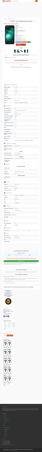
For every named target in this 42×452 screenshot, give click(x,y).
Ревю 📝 (29, 42)
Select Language (5, 449)
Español (15, 449)
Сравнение (6, 429)
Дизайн (7, 62)
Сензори (35, 62)
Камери (19, 62)
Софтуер (16, 62)
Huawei (5, 324)
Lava (18, 26)
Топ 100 (5, 433)
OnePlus (5, 326)
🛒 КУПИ (19, 44)
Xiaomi (13, 322)
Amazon (26, 102)
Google (13, 324)
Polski (32, 449)
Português (29, 449)
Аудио (32, 62)
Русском (22, 449)
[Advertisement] (21, 10)
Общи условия (6, 420)
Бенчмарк (21, 64)
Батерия (29, 62)
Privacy (5, 422)
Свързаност (26, 62)
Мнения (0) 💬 (24, 42)
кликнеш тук (28, 67)
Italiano (27, 449)
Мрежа (22, 62)
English (13, 449)
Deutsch (17, 449)
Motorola (9, 324)
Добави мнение (21, 261)
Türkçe (25, 449)
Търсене (5, 435)
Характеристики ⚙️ (19, 42)
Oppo (5, 328)
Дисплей (10, 62)
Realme (9, 326)
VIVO (13, 326)
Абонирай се (9, 335)
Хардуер (13, 62)
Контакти (5, 418)
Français (20, 449)
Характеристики (6, 427)
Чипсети (5, 431)
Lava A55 (16, 87)
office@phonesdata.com (8, 444)
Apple (5, 322)
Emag (20, 102)
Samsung (9, 322)
